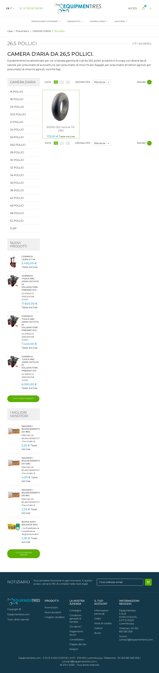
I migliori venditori (55, 617)
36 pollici (17, 182)
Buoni (97, 632)
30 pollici (17, 160)
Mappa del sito (77, 644)
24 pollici (17, 129)
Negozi (73, 649)
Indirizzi (98, 628)
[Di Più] (67, 108)
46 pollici (17, 205)
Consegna (75, 610)
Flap (13, 228)
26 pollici (17, 137)
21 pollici (16, 122)
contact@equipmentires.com (79, 661)
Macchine (119, 21)
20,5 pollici (18, 114)
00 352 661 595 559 (33, 8)
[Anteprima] (61, 108)
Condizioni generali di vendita (75, 618)
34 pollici (17, 175)
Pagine (141, 82)
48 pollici (17, 213)
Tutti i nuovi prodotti (23, 398)
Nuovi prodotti (53, 612)
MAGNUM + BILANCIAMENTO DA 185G (31, 429)
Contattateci (76, 639)
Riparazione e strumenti (45, 21)
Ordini (97, 618)
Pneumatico (74, 21)
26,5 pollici (18, 144)
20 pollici (17, 106)
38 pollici (17, 190)
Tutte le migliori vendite (24, 553)
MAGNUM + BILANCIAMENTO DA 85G (31, 493)
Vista (48, 82)
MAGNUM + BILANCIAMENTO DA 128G (31, 461)
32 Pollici (17, 167)
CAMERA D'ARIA (98, 21)
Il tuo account (100, 602)
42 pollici (17, 198)
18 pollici (16, 99)
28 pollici (17, 152)
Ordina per (82, 82)
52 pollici (17, 220)
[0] (143, 8)
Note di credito (103, 623)
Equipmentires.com (29, 657)
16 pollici (16, 91)
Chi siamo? (75, 626)
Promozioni (51, 607)
